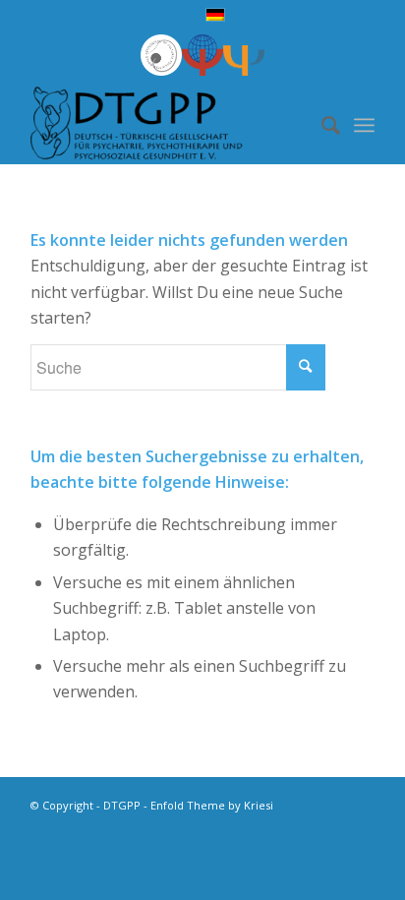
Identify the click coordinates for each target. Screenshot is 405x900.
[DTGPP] (168, 125)
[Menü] (364, 125)
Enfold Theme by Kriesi (211, 805)
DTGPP (122, 805)
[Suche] (321, 125)
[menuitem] (321, 125)
